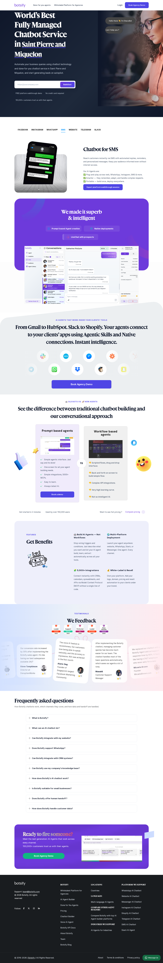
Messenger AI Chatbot (132, 902)
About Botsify (66, 933)
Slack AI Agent (128, 930)
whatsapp (52, 130)
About (100, 957)
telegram (86, 130)
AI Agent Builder (67, 899)
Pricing (63, 911)
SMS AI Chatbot (129, 924)
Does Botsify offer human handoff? (49, 798)
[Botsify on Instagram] (34, 908)
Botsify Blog (65, 944)
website (73, 130)
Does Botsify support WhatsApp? (48, 748)
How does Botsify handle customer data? (52, 808)
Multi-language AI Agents (102, 902)
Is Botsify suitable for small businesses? (52, 788)
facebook (23, 130)
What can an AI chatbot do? (46, 728)
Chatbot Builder (67, 916)
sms (63, 130)
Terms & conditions (115, 957)
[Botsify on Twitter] (29, 908)
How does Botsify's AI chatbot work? (50, 778)
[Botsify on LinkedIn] (39, 908)
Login (120, 5)
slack (97, 130)
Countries (95, 890)
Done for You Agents (69, 905)
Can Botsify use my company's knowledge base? (56, 768)
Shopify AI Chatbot (130, 913)
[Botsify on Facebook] (23, 908)
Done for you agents (42, 5)
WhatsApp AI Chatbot (131, 890)
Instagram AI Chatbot (131, 907)
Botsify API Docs (68, 927)
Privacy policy (133, 957)
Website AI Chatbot (130, 896)
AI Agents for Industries (101, 930)
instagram (37, 130)
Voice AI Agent (66, 922)
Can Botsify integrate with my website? (51, 738)
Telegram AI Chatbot (131, 919)
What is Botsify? (40, 718)
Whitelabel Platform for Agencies (68, 5)
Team (62, 939)
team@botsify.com (31, 891)
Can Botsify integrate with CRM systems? (52, 758)
